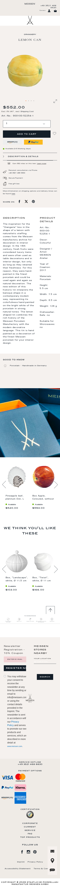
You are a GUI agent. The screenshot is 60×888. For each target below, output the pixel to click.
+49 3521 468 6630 (48, 7)
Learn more (41, 163)
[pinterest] (36, 851)
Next (56, 484)
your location (42, 658)
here (13, 194)
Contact (42, 10)
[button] (26, 101)
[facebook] (23, 851)
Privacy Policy (35, 862)
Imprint (21, 862)
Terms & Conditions (44, 869)
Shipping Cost (27, 111)
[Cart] (55, 11)
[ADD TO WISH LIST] (55, 133)
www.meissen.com (14, 746)
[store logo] (30, 4)
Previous (4, 484)
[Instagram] (30, 851)
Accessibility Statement (17, 869)
